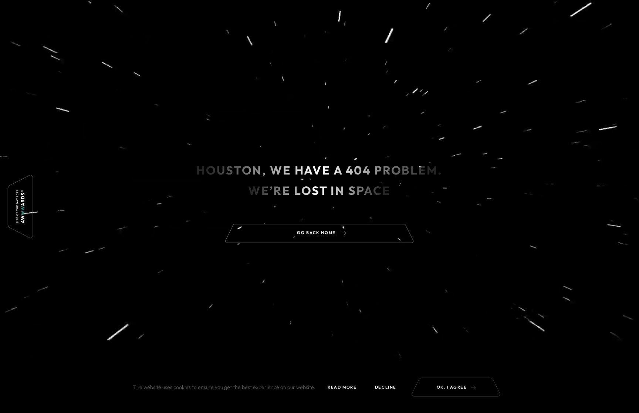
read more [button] (342, 387)
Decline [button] (385, 387)
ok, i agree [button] (452, 387)
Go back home (317, 232)
